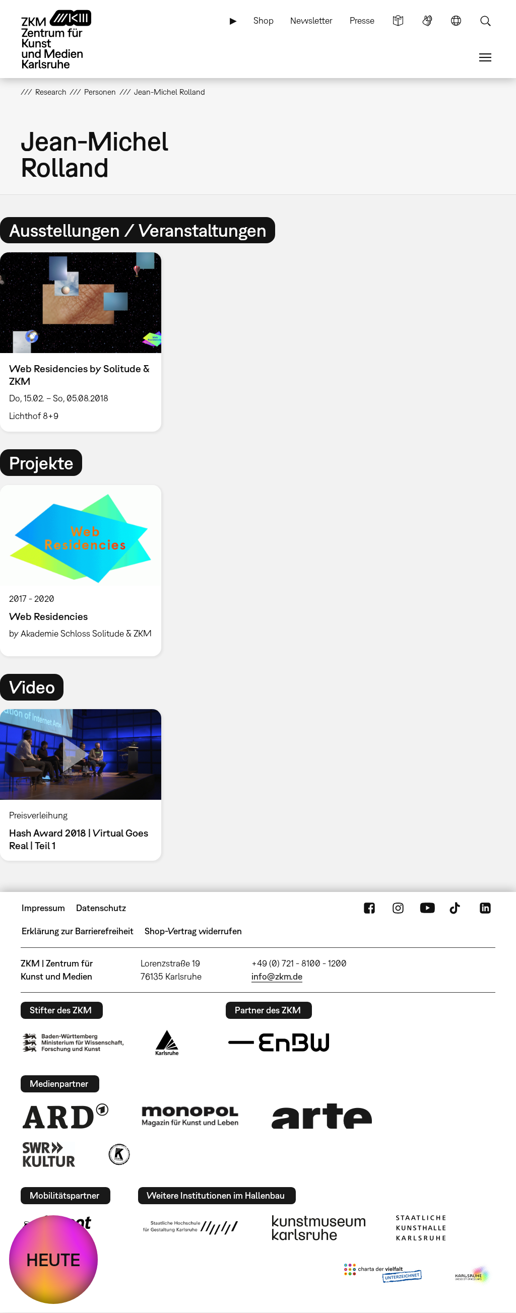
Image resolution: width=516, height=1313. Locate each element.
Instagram (398, 908)
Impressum (43, 908)
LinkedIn (485, 908)
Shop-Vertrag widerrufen (193, 931)
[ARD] (65, 1116)
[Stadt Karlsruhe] (167, 1042)
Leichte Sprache (398, 20)
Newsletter (311, 20)
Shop (263, 20)
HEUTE (53, 1260)
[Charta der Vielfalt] (382, 1275)
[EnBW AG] (278, 1042)
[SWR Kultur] (49, 1154)
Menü (485, 57)
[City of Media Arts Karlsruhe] (473, 1275)
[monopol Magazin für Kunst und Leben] (190, 1116)
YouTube (427, 908)
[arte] (322, 1115)
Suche (485, 20)
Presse (362, 20)
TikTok (456, 908)
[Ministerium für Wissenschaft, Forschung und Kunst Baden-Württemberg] (73, 1042)
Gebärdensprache (427, 20)
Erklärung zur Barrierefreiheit (78, 931)
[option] (85, 342)
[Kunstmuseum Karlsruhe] (318, 1227)
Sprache (456, 20)
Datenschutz (101, 908)
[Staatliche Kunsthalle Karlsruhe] (420, 1227)
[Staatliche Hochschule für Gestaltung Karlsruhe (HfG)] (190, 1227)
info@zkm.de (276, 976)
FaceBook (369, 908)
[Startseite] (66, 39)
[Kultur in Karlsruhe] (118, 1154)
